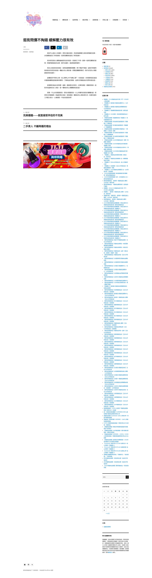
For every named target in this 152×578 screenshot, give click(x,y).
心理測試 (107, 77)
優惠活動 (106, 66)
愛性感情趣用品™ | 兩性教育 (30, 570)
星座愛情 (107, 81)
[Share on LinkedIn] (59, 47)
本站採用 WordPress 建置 (46, 570)
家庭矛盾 (107, 75)
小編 (24, 47)
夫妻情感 (31, 52)
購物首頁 (65, 20)
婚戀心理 (107, 73)
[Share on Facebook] (46, 47)
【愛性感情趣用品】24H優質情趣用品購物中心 (116, 280)
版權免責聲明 (107, 527)
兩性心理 (107, 70)
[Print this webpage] (65, 47)
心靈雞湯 (107, 79)
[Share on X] (53, 47)
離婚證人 (110, 552)
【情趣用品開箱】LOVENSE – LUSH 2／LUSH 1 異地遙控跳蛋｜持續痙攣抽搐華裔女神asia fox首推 (116, 436)
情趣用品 (55, 20)
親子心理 (107, 85)
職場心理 (107, 83)
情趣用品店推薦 (108, 86)
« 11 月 (107, 513)
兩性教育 (25, 52)
